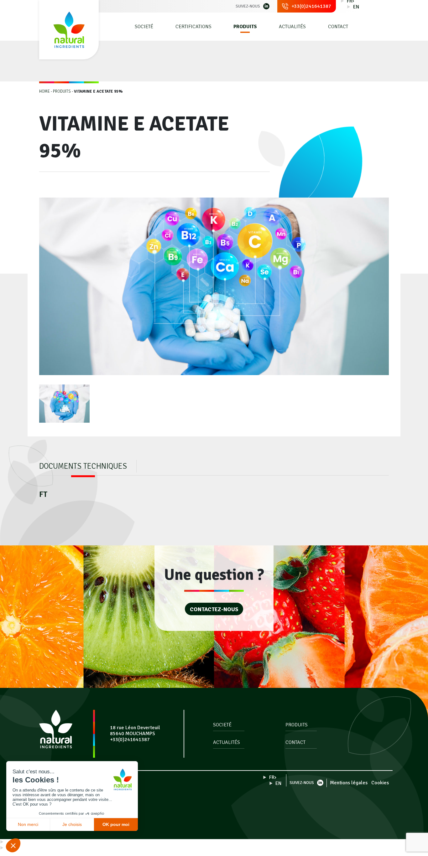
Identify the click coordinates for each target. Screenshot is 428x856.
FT (43, 494)
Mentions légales (349, 783)
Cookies (380, 783)
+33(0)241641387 (311, 6)
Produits (245, 27)
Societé (144, 27)
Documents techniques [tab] (83, 466)
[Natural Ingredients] (69, 29)
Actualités (292, 27)
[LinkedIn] (266, 6)
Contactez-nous (214, 609)
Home (44, 91)
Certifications (193, 27)
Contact (338, 27)
